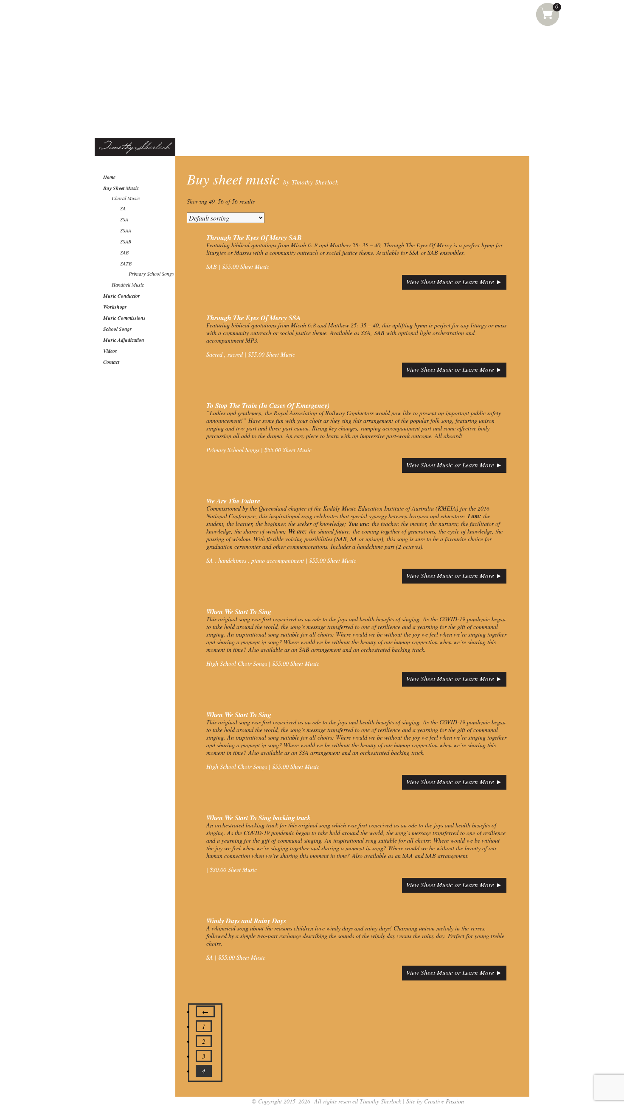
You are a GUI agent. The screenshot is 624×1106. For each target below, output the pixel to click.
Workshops (115, 306)
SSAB (125, 241)
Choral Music (126, 198)
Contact (111, 362)
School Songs (117, 328)
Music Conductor (121, 295)
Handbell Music (128, 284)
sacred (234, 354)
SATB (126, 263)
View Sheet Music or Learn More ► (454, 281)
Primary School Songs (151, 273)
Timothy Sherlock (134, 147)
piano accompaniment (277, 560)
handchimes (231, 560)
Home (109, 177)
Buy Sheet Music (121, 188)
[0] (548, 12)
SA (123, 208)
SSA (124, 219)
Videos (110, 351)
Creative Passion (444, 1101)
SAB (124, 252)
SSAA (125, 230)
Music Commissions (124, 317)
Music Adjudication (123, 340)
